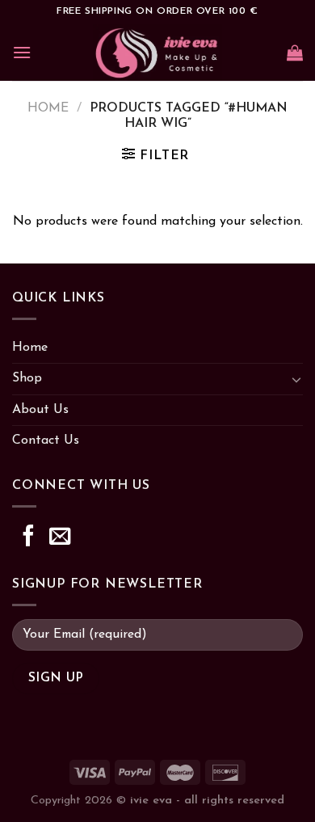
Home (48, 108)
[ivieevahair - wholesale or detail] (158, 52)
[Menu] (22, 52)
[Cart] (295, 52)
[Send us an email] (59, 537)
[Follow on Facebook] (28, 537)
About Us (40, 409)
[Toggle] (296, 379)
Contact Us (45, 440)
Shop (27, 378)
